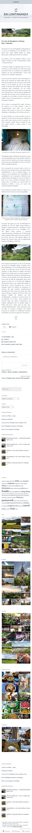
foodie (5, 491)
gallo (13, 491)
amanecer (4, 481)
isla (9, 493)
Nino (18, 497)
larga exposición (20, 493)
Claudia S (6, 339)
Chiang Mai (12, 342)
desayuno (6, 488)
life (24, 493)
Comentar (24, 365)
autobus (21, 481)
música (9, 497)
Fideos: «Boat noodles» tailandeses (14, 371)
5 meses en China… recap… (9, 416)
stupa (22, 503)
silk (22, 500)
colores (17, 486)
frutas (10, 491)
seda (20, 500)
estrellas (15, 488)
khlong (11, 493)
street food (16, 503)
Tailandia (26, 503)
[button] (11, 522)
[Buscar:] (12, 389)
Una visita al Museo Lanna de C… (18, 808)
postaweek (6, 344)
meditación (12, 495)
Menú (16, 2)
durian (11, 488)
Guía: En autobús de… (12, 444)
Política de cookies (17, 826)
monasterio (26, 495)
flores (27, 488)
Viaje (12, 508)
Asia (17, 481)
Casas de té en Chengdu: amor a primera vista (14, 422)
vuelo (16, 509)
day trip (21, 485)
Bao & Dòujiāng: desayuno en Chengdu (12, 426)
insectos (6, 493)
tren (20, 344)
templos (11, 506)
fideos (23, 488)
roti (18, 500)
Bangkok (6, 342)
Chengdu (25, 483)
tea (2, 506)
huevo (3, 493)
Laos (15, 493)
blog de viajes (5, 483)
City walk (8, 485)
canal (21, 483)
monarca (22, 495)
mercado (17, 495)
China (4, 486)
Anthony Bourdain (10, 481)
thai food (21, 506)
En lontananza (16, 14)
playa (21, 497)
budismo (11, 483)
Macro (27, 493)
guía (16, 491)
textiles (16, 506)
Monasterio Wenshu (7, 419)
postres (15, 500)
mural (3, 497)
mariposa (4, 495)
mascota (8, 495)
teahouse (5, 506)
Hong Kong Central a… (12, 438)
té (5, 509)
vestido (8, 509)
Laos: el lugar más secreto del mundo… (16, 377)
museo (6, 497)
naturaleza (13, 497)
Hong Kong (26, 491)
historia (19, 491)
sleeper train (15, 344)
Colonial (13, 485)
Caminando (17, 483)
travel (26, 505)
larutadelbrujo (10, 456)
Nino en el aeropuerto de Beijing (10, 429)
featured (19, 488)
